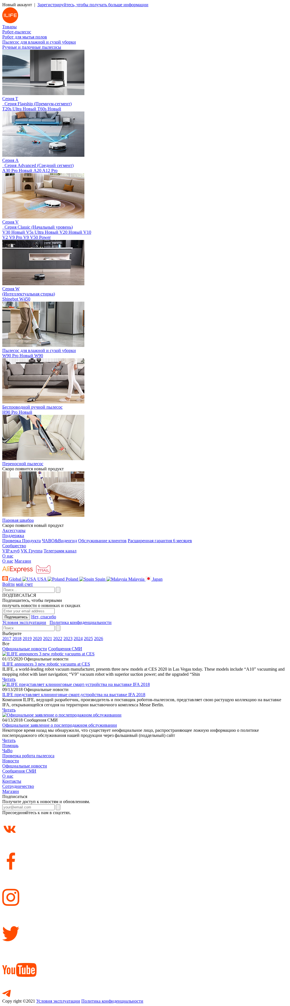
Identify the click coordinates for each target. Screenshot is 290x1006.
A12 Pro (49, 170)
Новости (10, 760)
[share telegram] (145, 989)
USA (42, 579)
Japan (157, 579)
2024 (78, 638)
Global (15, 579)
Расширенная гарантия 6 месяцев (160, 540)
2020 (37, 638)
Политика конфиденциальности (81, 622)
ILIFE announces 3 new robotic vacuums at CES (46, 664)
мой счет (24, 584)
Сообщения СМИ (65, 648)
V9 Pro (16, 237)
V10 (87, 232)
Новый (29, 108)
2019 (27, 638)
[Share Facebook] (145, 853)
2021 (47, 638)
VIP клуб (11, 550)
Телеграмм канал (60, 550)
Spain (100, 579)
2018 (17, 638)
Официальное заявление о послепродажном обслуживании (59, 725)
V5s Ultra (42, 232)
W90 (38, 355)
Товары (9, 26)
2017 (6, 638)
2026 (98, 638)
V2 (5, 237)
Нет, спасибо (43, 616)
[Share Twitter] (145, 925)
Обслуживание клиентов (102, 540)
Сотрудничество (18, 786)
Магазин (22, 561)
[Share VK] (145, 825)
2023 (67, 638)
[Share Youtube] (145, 961)
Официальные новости (24, 648)
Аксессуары (13, 530)
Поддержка (13, 535)
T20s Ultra (19, 108)
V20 (70, 232)
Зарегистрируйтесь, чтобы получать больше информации (92, 4)
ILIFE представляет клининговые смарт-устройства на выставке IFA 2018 (73, 694)
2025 (88, 638)
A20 (37, 170)
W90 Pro (17, 355)
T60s (49, 108)
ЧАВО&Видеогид (59, 540)
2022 (57, 638)
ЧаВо (7, 750)
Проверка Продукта (21, 540)
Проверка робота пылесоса (28, 755)
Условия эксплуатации (24, 622)
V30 (13, 232)
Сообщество (14, 545)
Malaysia (136, 579)
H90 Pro (17, 412)
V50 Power (40, 237)
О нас (7, 556)
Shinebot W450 (16, 299)
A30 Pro (17, 170)
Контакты (11, 781)
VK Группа (31, 550)
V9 (26, 237)
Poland (72, 579)
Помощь (10, 745)
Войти (8, 584)
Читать (9, 679)
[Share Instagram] (145, 889)
